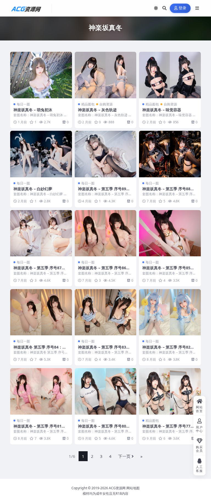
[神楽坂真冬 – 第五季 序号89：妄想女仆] (106, 154)
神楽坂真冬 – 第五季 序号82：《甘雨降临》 (168, 349)
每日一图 (23, 104)
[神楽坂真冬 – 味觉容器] (170, 75)
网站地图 (133, 488)
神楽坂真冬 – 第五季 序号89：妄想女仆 (104, 191)
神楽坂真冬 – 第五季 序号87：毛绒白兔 (39, 270)
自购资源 (106, 104)
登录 (183, 8)
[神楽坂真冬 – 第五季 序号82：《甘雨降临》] (170, 312)
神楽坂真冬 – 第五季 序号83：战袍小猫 (104, 349)
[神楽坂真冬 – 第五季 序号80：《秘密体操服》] (106, 391)
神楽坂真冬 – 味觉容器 (161, 109)
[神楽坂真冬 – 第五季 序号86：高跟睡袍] (106, 233)
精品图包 (88, 104)
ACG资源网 (117, 488)
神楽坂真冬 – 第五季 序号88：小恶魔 (168, 191)
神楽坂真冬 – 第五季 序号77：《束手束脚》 (168, 428)
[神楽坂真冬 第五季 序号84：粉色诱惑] (41, 312)
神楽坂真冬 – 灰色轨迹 (97, 109)
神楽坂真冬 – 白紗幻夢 (32, 188)
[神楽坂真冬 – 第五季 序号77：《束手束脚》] (170, 391)
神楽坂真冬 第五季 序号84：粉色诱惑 (39, 349)
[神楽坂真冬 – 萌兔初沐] (41, 75)
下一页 (124, 456)
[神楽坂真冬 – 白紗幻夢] (41, 154)
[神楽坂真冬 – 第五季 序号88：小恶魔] (170, 154)
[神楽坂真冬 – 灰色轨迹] (106, 75)
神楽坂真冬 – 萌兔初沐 (32, 109)
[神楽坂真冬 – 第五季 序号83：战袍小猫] (106, 312)
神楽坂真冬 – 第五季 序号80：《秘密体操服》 (104, 428)
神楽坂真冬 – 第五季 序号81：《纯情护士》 (39, 428)
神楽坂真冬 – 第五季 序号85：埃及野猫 (168, 270)
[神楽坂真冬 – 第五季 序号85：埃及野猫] (170, 233)
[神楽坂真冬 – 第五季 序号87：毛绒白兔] (41, 233)
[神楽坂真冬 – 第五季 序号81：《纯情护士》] (41, 391)
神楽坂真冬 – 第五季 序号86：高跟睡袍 (104, 270)
